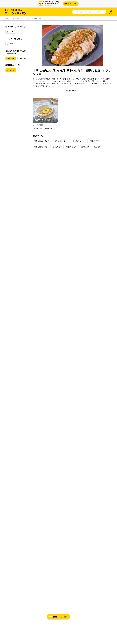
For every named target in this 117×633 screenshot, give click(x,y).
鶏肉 (28, 18)
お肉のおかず (18, 18)
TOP (7, 18)
